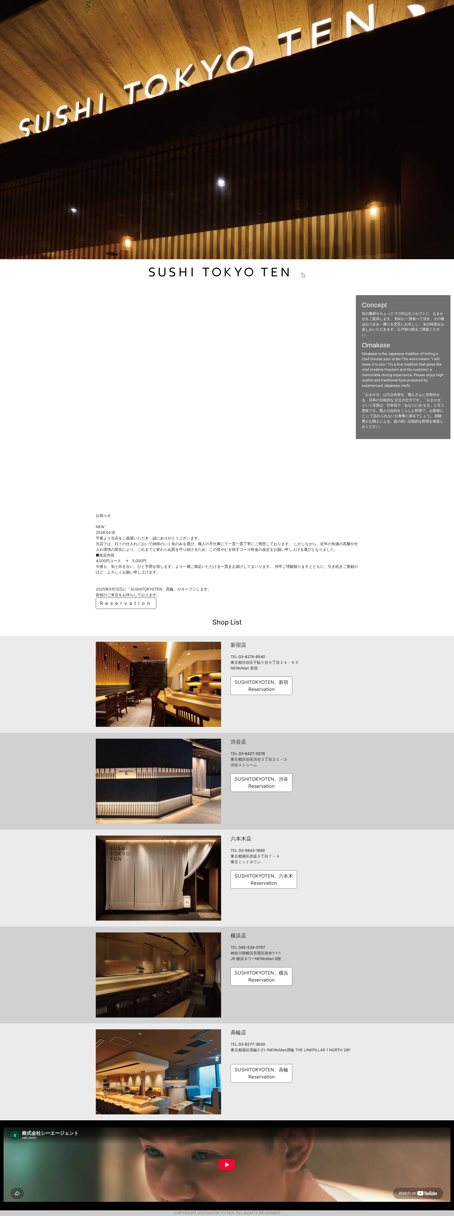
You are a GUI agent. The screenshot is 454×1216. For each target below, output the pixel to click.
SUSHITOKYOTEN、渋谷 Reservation (261, 782)
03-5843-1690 (252, 850)
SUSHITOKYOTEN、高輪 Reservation (261, 1073)
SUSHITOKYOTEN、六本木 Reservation (264, 879)
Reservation (126, 603)
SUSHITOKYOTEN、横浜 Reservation (261, 976)
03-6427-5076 (252, 753)
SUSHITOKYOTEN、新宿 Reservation (261, 685)
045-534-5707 (252, 947)
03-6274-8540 (252, 656)
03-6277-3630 (252, 1044)
